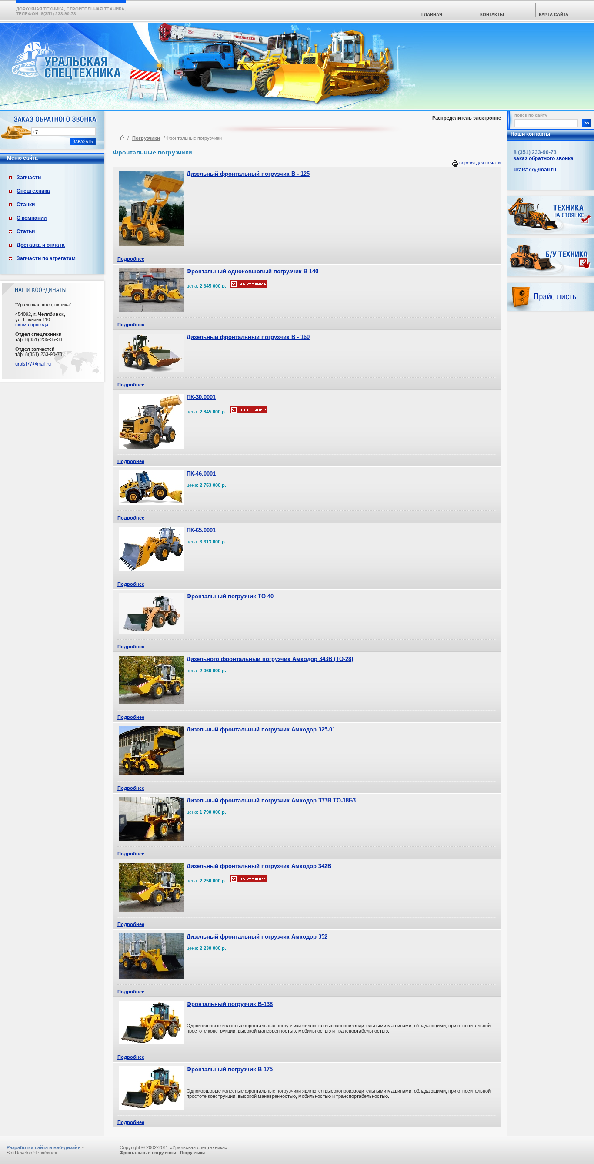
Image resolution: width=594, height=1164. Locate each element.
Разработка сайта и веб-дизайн (44, 1147)
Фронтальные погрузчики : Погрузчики (162, 1152)
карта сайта (553, 14)
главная (431, 14)
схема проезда (31, 324)
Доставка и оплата (41, 245)
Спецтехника (33, 191)
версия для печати (480, 162)
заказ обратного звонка (544, 158)
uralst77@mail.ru (33, 363)
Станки (26, 204)
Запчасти (29, 177)
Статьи (26, 231)
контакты (492, 14)
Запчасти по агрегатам (46, 258)
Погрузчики (146, 138)
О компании (32, 218)
